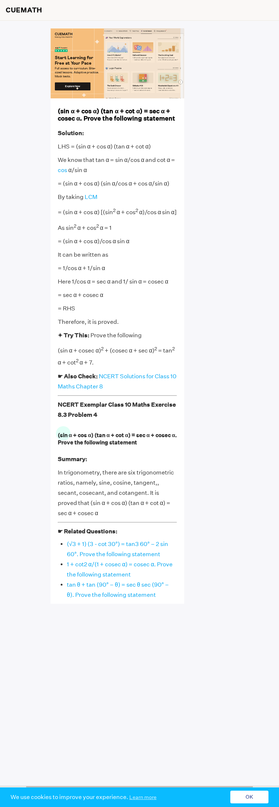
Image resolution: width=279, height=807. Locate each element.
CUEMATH (24, 10)
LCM (91, 196)
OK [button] (249, 797)
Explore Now (72, 86)
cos (62, 170)
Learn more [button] (143, 797)
